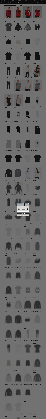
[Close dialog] (28, 203)
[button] (23, 215)
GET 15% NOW (23, 213)
